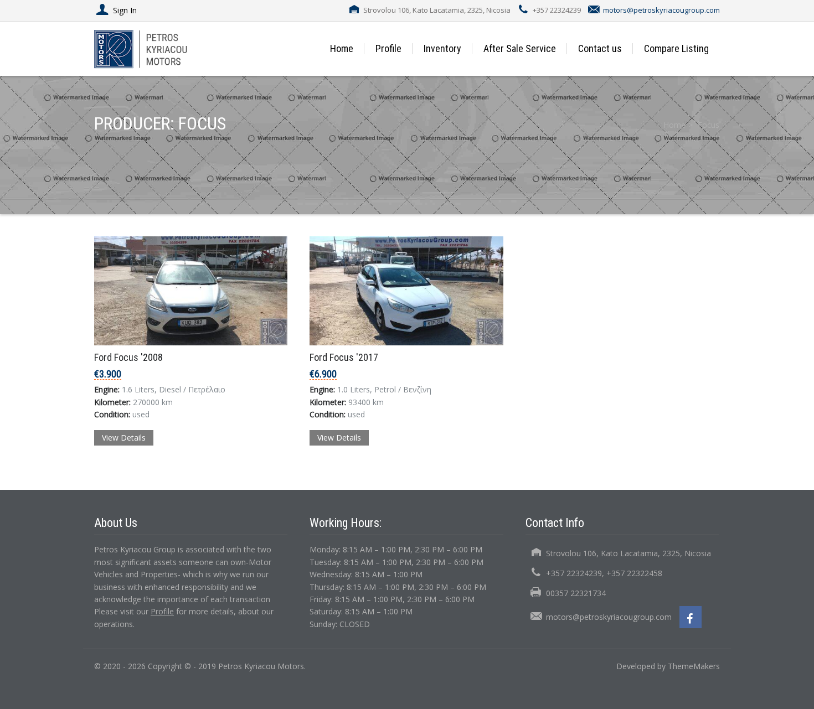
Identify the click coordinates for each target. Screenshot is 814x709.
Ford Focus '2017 (344, 357)
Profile (388, 48)
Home (341, 48)
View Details (124, 437)
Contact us (600, 48)
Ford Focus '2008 (128, 357)
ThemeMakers (694, 666)
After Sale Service (519, 48)
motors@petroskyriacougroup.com (661, 10)
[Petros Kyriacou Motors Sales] (154, 48)
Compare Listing (676, 48)
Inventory (442, 48)
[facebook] (690, 617)
